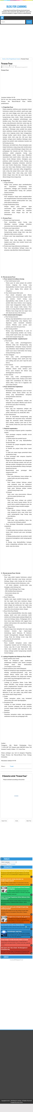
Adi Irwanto (5, 65)
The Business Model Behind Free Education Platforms (15, 871)
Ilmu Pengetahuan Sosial (8, 67)
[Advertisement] (16, 41)
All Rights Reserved (27, 1100)
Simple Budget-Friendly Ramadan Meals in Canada (14, 939)
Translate (12, 864)
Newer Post (4, 820)
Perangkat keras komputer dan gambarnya (18, 917)
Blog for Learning (17, 6)
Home (16, 820)
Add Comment (13, 65)
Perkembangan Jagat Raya (14, 931)
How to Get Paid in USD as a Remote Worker (12, 925)
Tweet (12, 766)
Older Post (28, 820)
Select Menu (2, 17)
